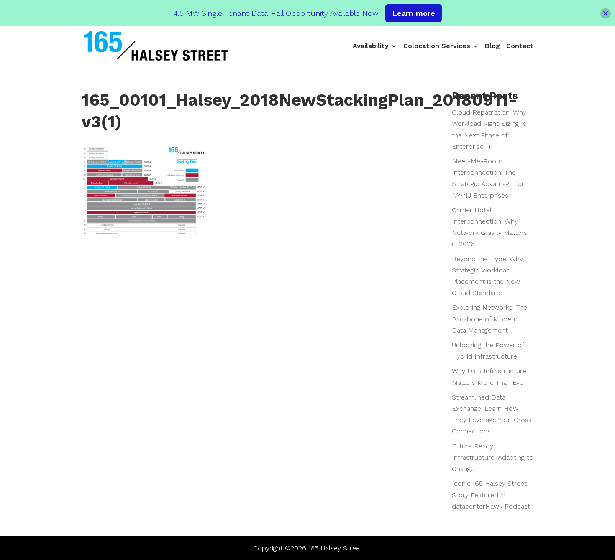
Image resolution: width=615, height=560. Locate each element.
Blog (492, 46)
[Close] (605, 13)
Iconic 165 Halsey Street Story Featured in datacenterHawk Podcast (491, 494)
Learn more (413, 13)
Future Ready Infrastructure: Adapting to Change (492, 457)
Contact (519, 46)
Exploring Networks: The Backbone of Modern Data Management (489, 318)
